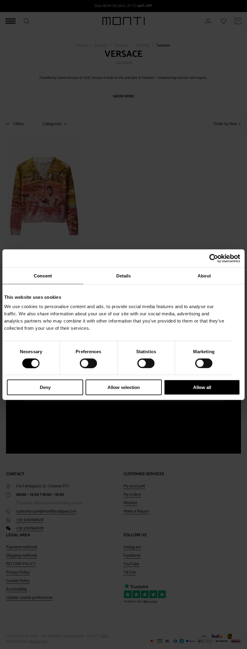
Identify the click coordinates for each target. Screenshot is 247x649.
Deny (45, 387)
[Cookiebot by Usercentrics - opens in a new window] (213, 258)
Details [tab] (123, 275)
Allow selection (124, 387)
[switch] (88, 363)
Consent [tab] (43, 275)
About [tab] (204, 275)
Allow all (202, 387)
